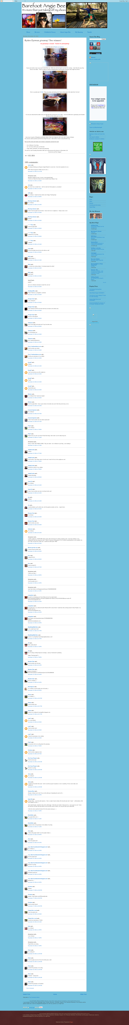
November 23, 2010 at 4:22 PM (34, 612)
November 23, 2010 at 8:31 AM (34, 532)
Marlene (30, 394)
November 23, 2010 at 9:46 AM (34, 559)
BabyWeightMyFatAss (33, 627)
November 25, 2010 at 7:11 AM (34, 818)
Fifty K (29, 425)
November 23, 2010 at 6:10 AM (34, 334)
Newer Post (26, 994)
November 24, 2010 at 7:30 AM (34, 745)
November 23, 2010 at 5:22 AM (34, 268)
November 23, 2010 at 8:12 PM (34, 665)
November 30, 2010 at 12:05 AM (35, 977)
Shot (59, 114)
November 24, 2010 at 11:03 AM (35, 777)
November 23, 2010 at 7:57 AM (34, 445)
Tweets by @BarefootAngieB (96, 127)
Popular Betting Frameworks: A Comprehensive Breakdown (97, 244)
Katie (29, 926)
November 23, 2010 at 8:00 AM (34, 477)
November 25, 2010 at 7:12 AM (34, 826)
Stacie (29, 950)
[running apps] (31, 1007)
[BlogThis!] (30, 155)
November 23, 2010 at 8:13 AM (34, 485)
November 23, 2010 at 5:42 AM (34, 286)
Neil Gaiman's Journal (96, 231)
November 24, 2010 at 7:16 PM (34, 810)
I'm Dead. (93, 266)
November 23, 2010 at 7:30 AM (34, 429)
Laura (29, 248)
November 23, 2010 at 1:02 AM (34, 180)
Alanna (29, 694)
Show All (104, 282)
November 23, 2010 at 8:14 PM (34, 674)
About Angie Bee (65, 32)
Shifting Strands (95, 277)
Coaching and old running (95, 205)
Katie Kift (30, 799)
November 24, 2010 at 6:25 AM (34, 722)
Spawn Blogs (92, 207)
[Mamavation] (97, 151)
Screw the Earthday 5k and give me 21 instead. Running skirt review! (97, 303)
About (91, 201)
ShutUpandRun (31, 291)
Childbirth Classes (50, 32)
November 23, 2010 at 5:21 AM (34, 260)
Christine (30, 750)
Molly (29, 256)
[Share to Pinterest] (34, 155)
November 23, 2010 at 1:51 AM (34, 188)
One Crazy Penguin (32, 758)
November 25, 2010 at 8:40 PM (34, 834)
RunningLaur (31, 686)
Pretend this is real (32, 910)
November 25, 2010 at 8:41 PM (34, 842)
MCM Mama (93, 236)
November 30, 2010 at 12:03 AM (35, 953)
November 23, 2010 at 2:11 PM (34, 591)
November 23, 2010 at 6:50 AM (34, 397)
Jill (28, 643)
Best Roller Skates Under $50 (97, 260)
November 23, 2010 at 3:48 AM (34, 228)
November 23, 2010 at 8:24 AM (34, 524)
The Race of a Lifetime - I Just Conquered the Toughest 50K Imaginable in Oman (97, 272)
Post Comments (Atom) (34, 997)
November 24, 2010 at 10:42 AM (35, 761)
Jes (29, 497)
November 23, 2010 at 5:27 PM (34, 630)
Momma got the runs (33, 547)
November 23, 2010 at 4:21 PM (34, 601)
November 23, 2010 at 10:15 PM (35, 698)
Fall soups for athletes (94, 137)
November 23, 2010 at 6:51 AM (34, 405)
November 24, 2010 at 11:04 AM (35, 787)
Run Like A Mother (95, 259)
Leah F (29, 718)
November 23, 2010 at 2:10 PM (34, 583)
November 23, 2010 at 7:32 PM (34, 646)
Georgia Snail (31, 298)
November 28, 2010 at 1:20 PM (34, 929)
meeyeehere (31, 595)
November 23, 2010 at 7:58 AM (34, 461)
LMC (29, 193)
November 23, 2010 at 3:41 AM (34, 204)
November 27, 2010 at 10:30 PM (35, 890)
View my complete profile (95, 59)
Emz (29, 555)
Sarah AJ (30, 481)
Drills (42, 92)
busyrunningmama (32, 410)
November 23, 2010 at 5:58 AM (34, 318)
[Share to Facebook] (32, 155)
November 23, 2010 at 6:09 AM (34, 326)
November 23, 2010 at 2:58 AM (34, 196)
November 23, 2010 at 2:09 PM (34, 575)
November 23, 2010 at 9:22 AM (34, 543)
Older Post (83, 994)
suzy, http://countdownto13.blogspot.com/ (37, 846)
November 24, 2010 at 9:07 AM (34, 753)
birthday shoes (94, 225)
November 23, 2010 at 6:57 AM (34, 413)
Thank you (93, 232)
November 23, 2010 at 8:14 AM (34, 501)
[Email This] (28, 155)
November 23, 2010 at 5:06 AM (34, 252)
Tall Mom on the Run (96, 248)
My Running (79, 32)
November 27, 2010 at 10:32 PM (35, 898)
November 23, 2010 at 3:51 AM (34, 244)
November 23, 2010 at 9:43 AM (34, 551)
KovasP (30, 362)
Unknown (30, 529)
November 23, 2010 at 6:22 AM (34, 373)
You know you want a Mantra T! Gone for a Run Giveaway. (98, 296)
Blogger (71, 1022)
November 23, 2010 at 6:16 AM (34, 350)
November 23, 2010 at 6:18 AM (34, 358)
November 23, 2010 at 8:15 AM (34, 508)
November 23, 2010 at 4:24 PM (34, 622)
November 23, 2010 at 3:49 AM (34, 236)
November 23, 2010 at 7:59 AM (34, 469)
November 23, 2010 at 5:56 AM (34, 310)
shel (29, 185)
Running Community (95, 322)
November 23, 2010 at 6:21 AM (34, 366)
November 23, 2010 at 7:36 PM (34, 657)
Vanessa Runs (31, 791)
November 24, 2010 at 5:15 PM (34, 794)
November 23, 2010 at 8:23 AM (34, 516)
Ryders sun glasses (59, 46)
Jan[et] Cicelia (31, 449)
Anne (29, 831)
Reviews (37, 32)
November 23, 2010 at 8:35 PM (34, 690)
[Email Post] (26, 155)
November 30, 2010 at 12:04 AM (35, 961)
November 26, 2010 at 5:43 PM (34, 866)
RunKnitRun (31, 815)
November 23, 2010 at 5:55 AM (34, 294)
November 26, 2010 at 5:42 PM (34, 850)
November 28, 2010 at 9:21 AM (34, 921)
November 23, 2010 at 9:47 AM (34, 567)
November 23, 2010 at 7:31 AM (34, 437)
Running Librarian (32, 201)
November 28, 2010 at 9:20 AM (34, 914)
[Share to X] (31, 155)
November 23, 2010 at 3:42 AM (34, 212)
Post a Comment (30, 988)
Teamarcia (30, 322)
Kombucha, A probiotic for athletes (97, 138)
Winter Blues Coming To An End (97, 249)
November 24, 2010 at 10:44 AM (35, 769)
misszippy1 (93, 253)
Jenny (29, 774)
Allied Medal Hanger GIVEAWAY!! (97, 292)
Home (28, 32)
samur (29, 165)
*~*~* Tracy (30, 224)
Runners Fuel (31, 513)
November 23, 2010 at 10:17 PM (35, 706)
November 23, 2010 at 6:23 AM (34, 389)
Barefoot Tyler (31, 661)
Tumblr (89, 32)
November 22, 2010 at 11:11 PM (35, 171)
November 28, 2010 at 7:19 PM (34, 937)
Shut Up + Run (94, 269)
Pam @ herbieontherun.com (34, 346)
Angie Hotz (95, 321)
